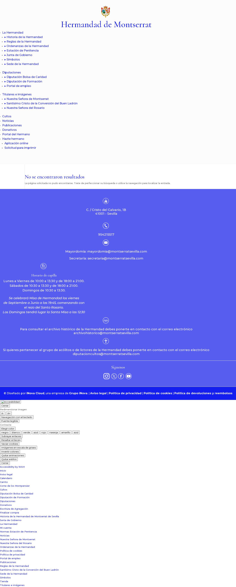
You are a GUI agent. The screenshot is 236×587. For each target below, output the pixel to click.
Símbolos (5, 577)
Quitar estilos (8, 459)
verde (26, 432)
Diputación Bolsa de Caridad (16, 493)
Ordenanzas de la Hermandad (17, 547)
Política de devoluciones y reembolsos (203, 393)
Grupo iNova (78, 393)
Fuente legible (9, 421)
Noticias (8, 120)
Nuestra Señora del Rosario (16, 543)
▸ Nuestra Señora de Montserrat (26, 99)
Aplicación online (16, 143)
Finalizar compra (9, 512)
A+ (8, 413)
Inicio (3, 470)
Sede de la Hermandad (13, 573)
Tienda (4, 581)
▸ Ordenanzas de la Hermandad (26, 46)
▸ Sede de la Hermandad (21, 64)
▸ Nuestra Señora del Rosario (24, 108)
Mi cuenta (5, 527)
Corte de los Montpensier (15, 485)
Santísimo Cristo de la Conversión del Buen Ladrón (29, 569)
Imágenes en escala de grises (18, 447)
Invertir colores (10, 451)
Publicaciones (12, 125)
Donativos (9, 129)
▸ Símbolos (12, 59)
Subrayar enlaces (11, 436)
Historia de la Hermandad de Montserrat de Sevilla (29, 516)
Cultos (6, 116)
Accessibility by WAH (12, 466)
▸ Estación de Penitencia (21, 50)
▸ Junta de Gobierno (18, 55)
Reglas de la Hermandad (14, 566)
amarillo (65, 432)
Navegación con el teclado (16, 417)
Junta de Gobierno (10, 520)
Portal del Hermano (16, 134)
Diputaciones (11, 72)
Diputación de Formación (15, 497)
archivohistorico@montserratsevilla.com (106, 333)
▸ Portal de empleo (17, 86)
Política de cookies (158, 393)
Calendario (6, 478)
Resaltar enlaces (10, 440)
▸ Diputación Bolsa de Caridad (25, 77)
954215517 (106, 234)
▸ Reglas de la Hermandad (22, 41)
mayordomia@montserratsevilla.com (117, 251)
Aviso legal (98, 393)
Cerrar (4, 405)
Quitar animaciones (12, 455)
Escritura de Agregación (14, 508)
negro (4, 432)
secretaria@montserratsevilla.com (115, 258)
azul (36, 432)
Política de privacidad (125, 393)
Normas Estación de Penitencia (18, 531)
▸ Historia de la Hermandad (23, 37)
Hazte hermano (13, 138)
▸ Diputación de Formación (23, 81)
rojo (43, 432)
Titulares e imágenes (17, 94)
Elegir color (7, 428)
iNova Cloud (35, 393)
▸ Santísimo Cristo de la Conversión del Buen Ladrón (41, 103)
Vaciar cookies (9, 443)
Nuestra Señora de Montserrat (17, 539)
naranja (53, 432)
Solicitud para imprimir (20, 147)
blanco (16, 432)
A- (2, 413)
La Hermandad (12, 32)
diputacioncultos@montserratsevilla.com (106, 354)
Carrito (4, 482)
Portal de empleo (10, 558)
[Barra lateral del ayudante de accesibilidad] (10, 402)
